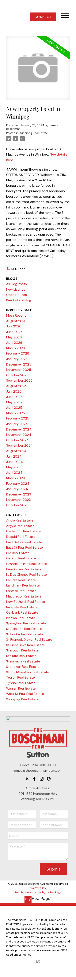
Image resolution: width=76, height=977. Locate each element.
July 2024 (14, 456)
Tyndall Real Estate (20, 683)
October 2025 (17, 375)
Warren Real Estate (21, 688)
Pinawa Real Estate (20, 618)
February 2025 (17, 418)
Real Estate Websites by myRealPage (38, 892)
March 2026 (15, 348)
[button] (43, 16)
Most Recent (16, 315)
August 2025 (16, 386)
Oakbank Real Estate (22, 612)
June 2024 (14, 462)
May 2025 (14, 402)
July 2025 (13, 391)
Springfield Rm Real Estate (26, 623)
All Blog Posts (16, 284)
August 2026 (16, 321)
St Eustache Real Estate (24, 634)
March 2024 (15, 478)
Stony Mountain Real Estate (27, 672)
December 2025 (18, 364)
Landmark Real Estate (23, 585)
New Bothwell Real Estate (25, 601)
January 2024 (17, 489)
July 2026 (13, 326)
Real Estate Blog (18, 300)
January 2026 (17, 359)
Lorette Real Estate (21, 591)
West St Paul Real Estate (25, 693)
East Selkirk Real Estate (24, 542)
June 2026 (14, 332)
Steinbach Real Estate (23, 661)
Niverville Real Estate (22, 607)
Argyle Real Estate (20, 526)
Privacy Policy (37, 888)
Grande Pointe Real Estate (26, 564)
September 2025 (19, 380)
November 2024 (18, 434)
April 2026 (14, 342)
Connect (43, 17)
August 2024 (16, 451)
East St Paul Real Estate (24, 547)
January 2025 (17, 424)
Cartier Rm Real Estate (23, 531)
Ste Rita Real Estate (21, 656)
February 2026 (17, 353)
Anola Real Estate (19, 520)
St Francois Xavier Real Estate (29, 639)
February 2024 (17, 483)
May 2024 (14, 467)
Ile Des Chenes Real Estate (26, 574)
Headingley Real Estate (23, 569)
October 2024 (17, 440)
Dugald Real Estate (20, 536)
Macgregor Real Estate (23, 596)
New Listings (15, 289)
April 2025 (14, 407)
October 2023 (17, 505)
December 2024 (18, 429)
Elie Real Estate (18, 553)
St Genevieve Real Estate (25, 645)
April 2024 (14, 472)
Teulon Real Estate (20, 677)
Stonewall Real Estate (22, 666)
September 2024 (19, 445)
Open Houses (16, 295)
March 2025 (15, 413)
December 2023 (18, 494)
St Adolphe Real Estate (24, 628)
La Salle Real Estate (21, 580)
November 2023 (18, 499)
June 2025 (14, 397)
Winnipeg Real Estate (33, 133)
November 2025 (18, 369)
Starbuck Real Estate (22, 650)
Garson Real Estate (21, 558)
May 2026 (14, 337)
